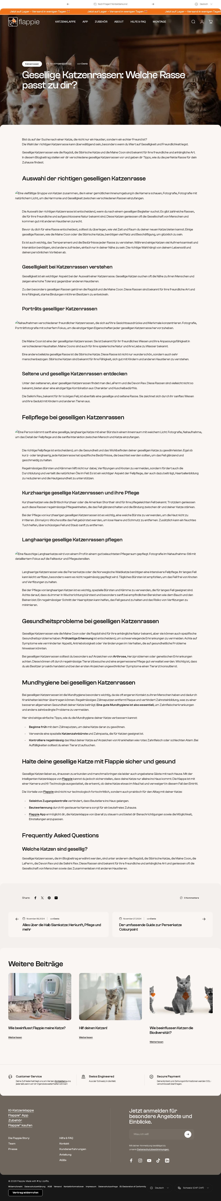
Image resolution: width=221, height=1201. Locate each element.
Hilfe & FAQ (66, 1138)
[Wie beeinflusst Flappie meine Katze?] (39, 996)
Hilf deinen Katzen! (93, 1028)
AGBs (62, 1160)
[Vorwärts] (153, 4)
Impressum (91, 1186)
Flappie (67, 779)
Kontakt (64, 1143)
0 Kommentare (191, 898)
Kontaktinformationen (74, 1186)
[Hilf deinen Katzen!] (110, 996)
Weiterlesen (15, 1037)
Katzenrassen (32, 64)
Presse (12, 1149)
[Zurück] (68, 4)
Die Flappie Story (19, 1138)
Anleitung (65, 1154)
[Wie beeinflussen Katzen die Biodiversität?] (181, 996)
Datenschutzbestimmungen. (153, 1149)
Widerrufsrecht (15, 1186)
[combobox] (204, 4)
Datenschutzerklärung (35, 1186)
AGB (49, 1186)
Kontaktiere (61, 1081)
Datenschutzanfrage (108, 1186)
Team (11, 1143)
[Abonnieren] (187, 1134)
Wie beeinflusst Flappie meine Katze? (37, 1028)
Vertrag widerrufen (25, 1192)
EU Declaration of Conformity (133, 1186)
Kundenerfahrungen (72, 1149)
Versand (58, 1186)
